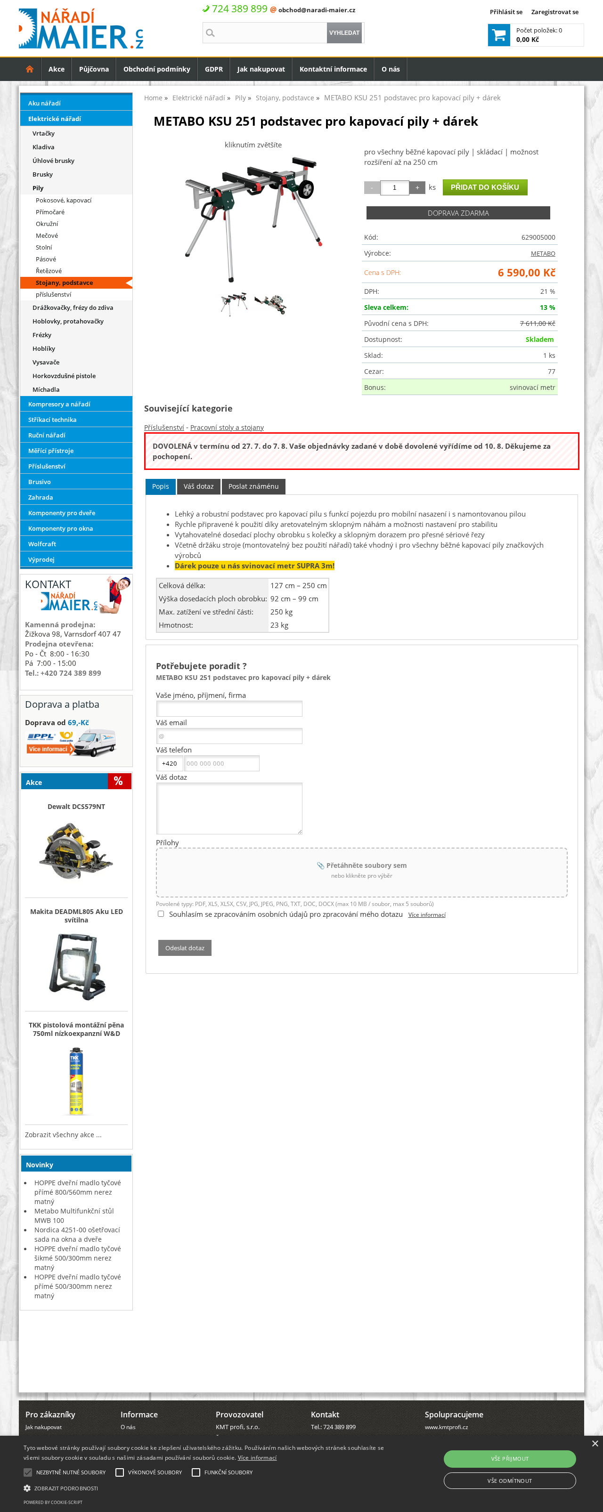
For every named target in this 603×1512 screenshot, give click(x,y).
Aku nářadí (44, 103)
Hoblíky (44, 348)
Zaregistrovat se (555, 12)
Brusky (43, 174)
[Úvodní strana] (30, 69)
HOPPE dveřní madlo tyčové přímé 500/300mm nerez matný (77, 1286)
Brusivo (39, 481)
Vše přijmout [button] (510, 1458)
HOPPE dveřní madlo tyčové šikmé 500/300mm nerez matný (77, 1258)
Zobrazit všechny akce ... (63, 1134)
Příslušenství (164, 427)
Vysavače (46, 362)
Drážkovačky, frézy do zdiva (73, 307)
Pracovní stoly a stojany (227, 427)
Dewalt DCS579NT (76, 806)
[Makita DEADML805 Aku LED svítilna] (76, 967)
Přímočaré (50, 212)
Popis (160, 486)
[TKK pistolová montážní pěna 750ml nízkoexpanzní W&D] (76, 1081)
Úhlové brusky (53, 160)
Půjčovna (94, 69)
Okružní (47, 223)
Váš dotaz (199, 486)
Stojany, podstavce (64, 282)
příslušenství (53, 294)
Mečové (47, 235)
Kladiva (44, 147)
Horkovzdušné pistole (64, 376)
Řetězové (49, 271)
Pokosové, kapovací (63, 200)
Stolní (44, 247)
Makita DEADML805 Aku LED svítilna (76, 915)
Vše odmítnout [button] (510, 1480)
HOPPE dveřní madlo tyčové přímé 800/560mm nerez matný (77, 1192)
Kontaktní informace (333, 69)
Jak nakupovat (261, 69)
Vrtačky (44, 133)
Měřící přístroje (50, 450)
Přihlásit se (506, 12)
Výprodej (41, 559)
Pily (38, 188)
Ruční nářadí (46, 435)
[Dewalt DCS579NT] (76, 854)
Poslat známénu (253, 486)
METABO (543, 253)
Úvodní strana (30, 69)
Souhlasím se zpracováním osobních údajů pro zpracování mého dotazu (286, 914)
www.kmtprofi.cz (446, 1427)
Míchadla (46, 389)
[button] (204, 1487)
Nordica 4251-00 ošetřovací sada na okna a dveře (77, 1234)
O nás (391, 69)
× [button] (594, 1443)
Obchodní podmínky (156, 69)
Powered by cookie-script (53, 1502)
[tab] (161, 486)
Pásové (46, 259)
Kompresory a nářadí (59, 404)
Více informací (427, 914)
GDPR (214, 69)
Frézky (42, 335)
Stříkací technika (52, 419)
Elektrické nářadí (54, 118)
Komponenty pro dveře (61, 513)
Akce (57, 69)
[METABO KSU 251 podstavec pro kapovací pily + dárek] (253, 219)
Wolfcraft (42, 544)
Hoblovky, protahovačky (68, 321)
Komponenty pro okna (60, 528)
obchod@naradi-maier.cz (316, 10)
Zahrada (40, 497)
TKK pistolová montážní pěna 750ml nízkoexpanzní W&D (76, 1029)
